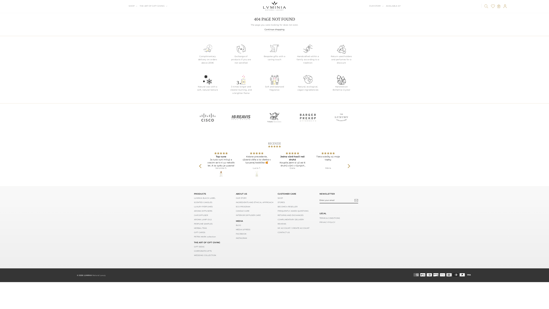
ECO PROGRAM (243, 207)
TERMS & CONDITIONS (330, 218)
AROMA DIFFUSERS (203, 211)
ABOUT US (241, 194)
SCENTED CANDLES (203, 202)
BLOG (238, 225)
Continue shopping (274, 29)
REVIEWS (282, 224)
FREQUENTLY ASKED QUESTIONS (293, 211)
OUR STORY (375, 6)
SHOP (132, 6)
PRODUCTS (200, 194)
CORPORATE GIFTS (203, 251)
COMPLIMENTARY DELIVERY (291, 219)
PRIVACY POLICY (327, 222)
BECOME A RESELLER (288, 207)
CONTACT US (284, 232)
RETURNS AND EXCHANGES (290, 215)
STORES (281, 202)
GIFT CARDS (199, 232)
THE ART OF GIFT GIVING (152, 6)
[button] (201, 166)
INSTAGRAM (241, 238)
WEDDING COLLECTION (205, 255)
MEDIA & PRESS (243, 229)
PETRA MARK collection (205, 237)
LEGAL (323, 213)
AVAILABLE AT (393, 6)
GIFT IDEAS (199, 247)
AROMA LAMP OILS (203, 219)
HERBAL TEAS (200, 228)
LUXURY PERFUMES (203, 207)
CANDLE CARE (242, 211)
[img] (274, 146)
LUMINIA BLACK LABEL (205, 198)
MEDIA (239, 221)
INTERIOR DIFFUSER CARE (248, 215)
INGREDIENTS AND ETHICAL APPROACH (254, 202)
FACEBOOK (241, 234)
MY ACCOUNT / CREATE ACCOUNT (293, 228)
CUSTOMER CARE (287, 194)
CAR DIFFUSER (201, 215)
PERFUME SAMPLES (203, 224)
